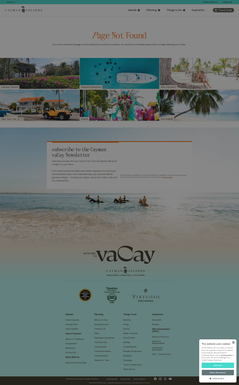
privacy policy (226, 355)
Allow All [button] (218, 365)
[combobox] (233, 342)
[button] (218, 378)
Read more (218, 360)
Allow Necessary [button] (218, 373)
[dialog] (218, 361)
